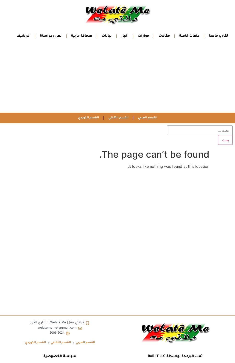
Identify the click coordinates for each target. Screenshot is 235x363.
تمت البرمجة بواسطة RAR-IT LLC (175, 356)
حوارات (143, 36)
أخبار (125, 36)
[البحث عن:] (200, 130)
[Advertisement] (117, 78)
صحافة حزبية (81, 36)
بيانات (107, 36)
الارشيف (24, 36)
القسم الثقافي (118, 118)
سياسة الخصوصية (59, 356)
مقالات (164, 36)
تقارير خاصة (218, 36)
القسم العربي (147, 118)
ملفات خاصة (189, 36)
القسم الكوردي (88, 118)
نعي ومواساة (51, 36)
